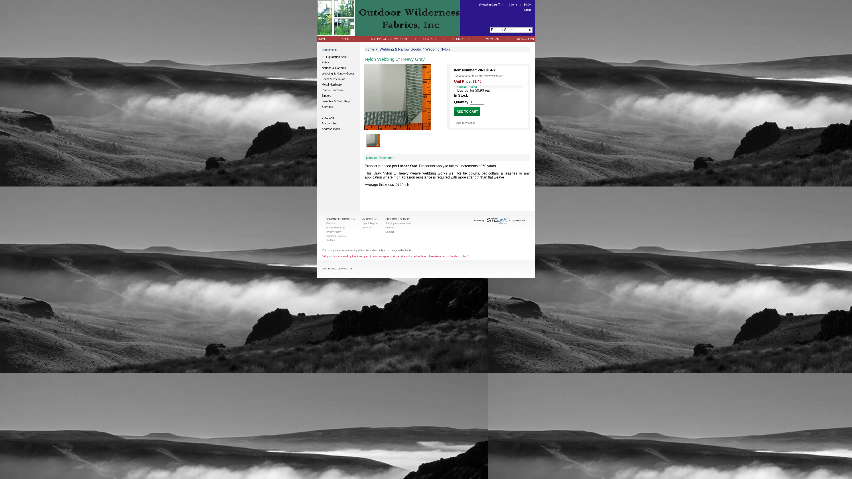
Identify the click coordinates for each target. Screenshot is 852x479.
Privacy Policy (333, 231)
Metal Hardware (332, 84)
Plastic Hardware (332, 90)
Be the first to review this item (487, 75)
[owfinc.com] (388, 34)
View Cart (493, 39)
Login (527, 10)
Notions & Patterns (334, 68)
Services (327, 106)
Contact (430, 39)
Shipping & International (389, 39)
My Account (525, 39)
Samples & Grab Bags (336, 101)
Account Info (330, 123)
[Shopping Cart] (500, 5)
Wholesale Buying (335, 227)
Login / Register (370, 223)
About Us (348, 39)
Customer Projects (335, 236)
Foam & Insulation (333, 79)
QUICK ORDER (461, 39)
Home (322, 39)
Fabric (326, 62)
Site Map (330, 240)
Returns (389, 227)
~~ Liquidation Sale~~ (336, 57)
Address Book (331, 129)
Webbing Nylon (437, 49)
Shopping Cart (488, 4)
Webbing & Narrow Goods (338, 73)
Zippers (326, 95)
